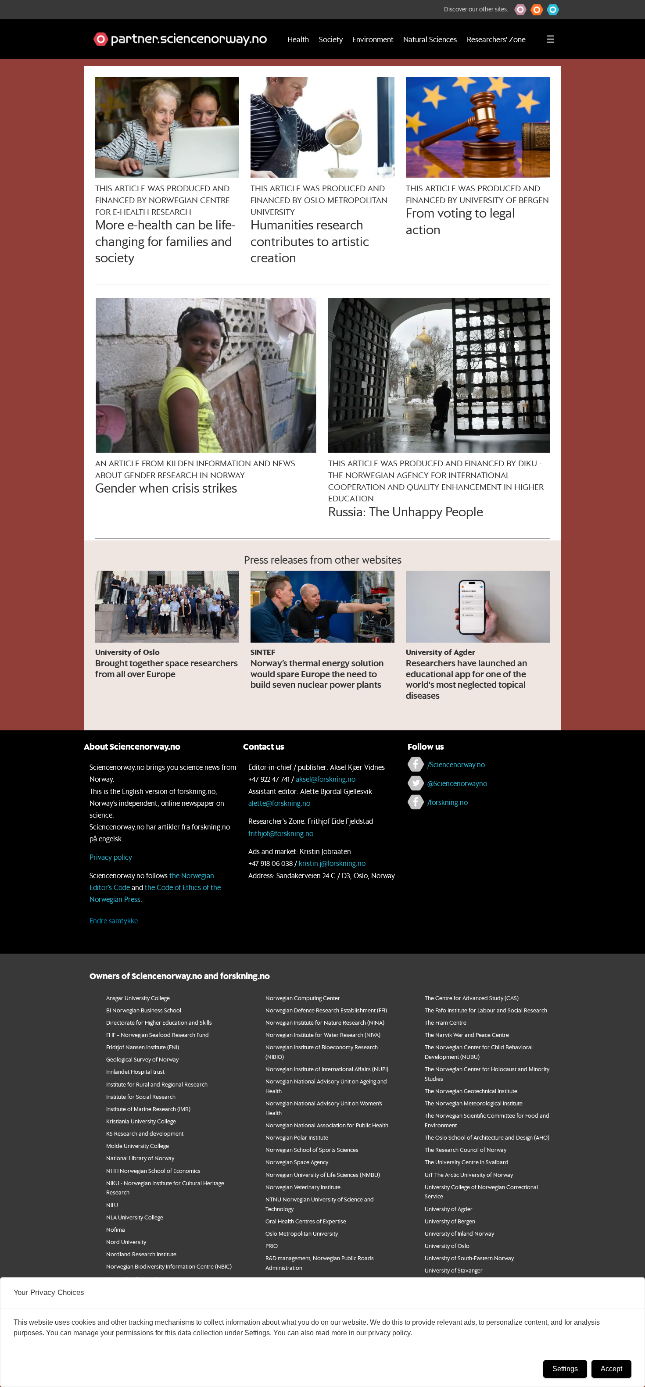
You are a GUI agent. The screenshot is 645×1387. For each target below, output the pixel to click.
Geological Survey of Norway (142, 1059)
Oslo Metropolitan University (301, 1233)
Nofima (115, 1229)
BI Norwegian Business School (143, 1010)
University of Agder (449, 1208)
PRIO (271, 1245)
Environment (373, 39)
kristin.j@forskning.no (332, 863)
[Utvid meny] (550, 39)
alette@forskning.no (279, 803)
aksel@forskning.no (325, 778)
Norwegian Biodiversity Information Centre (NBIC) (169, 1266)
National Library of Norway (140, 1158)
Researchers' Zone (496, 39)
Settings (565, 1369)
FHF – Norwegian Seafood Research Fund (157, 1034)
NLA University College (134, 1217)
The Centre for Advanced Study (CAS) (472, 997)
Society (331, 39)
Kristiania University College (141, 1121)
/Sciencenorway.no (456, 764)
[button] (520, 9)
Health (298, 39)
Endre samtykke (114, 920)
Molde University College (137, 1145)
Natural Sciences (430, 39)
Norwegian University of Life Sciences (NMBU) (322, 1174)
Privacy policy (111, 857)
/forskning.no (447, 802)
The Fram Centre (445, 1022)
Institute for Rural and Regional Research (157, 1084)
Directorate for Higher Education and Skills (159, 1022)
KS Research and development (144, 1133)
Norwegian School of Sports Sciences (311, 1149)
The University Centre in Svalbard (467, 1161)
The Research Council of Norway (465, 1149)
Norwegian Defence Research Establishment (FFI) (326, 1010)
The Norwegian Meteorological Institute (474, 1103)
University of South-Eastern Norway (469, 1258)
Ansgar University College (138, 997)
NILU (112, 1204)
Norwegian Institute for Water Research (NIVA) (322, 1034)
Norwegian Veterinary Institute (302, 1186)
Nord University (126, 1241)
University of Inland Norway (459, 1233)
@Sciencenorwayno (457, 783)
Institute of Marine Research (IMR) (148, 1108)
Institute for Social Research (141, 1096)
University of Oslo (447, 1245)
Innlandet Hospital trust (135, 1071)
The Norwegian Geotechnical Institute (471, 1090)
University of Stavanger (454, 1270)
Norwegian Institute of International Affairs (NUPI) (326, 1068)
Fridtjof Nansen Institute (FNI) (142, 1047)
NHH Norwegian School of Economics (153, 1170)
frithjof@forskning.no (280, 833)
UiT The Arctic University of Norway (469, 1174)
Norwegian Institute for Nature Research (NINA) (324, 1022)
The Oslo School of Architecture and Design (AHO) (487, 1137)
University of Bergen (450, 1221)
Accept (611, 1369)
